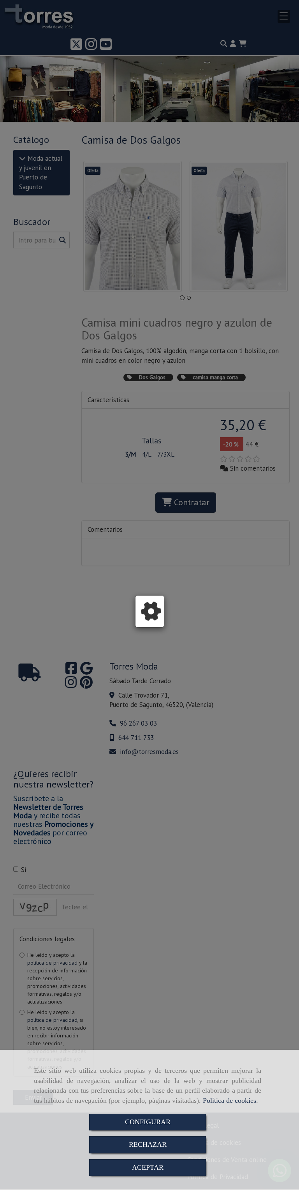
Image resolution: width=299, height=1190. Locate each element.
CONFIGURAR (148, 1122)
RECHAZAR (148, 1144)
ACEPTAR (148, 1167)
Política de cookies (229, 1100)
